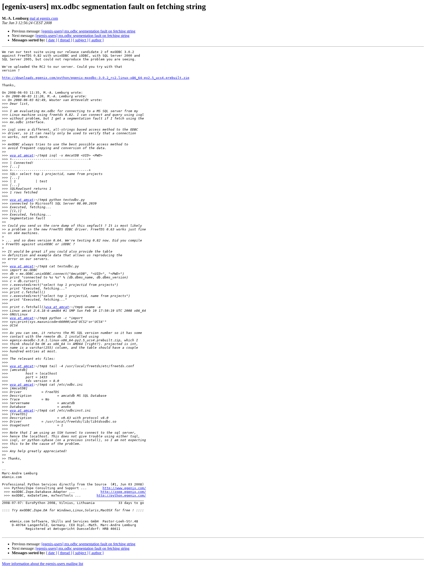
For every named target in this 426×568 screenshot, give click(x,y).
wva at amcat (22, 155)
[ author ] (96, 40)
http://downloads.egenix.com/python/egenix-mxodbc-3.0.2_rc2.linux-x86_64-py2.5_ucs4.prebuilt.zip (95, 78)
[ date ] (51, 40)
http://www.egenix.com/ (124, 488)
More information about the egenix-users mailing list (42, 564)
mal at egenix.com (44, 18)
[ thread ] (65, 40)
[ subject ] (80, 40)
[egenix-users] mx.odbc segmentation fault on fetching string (88, 31)
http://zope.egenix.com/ (123, 492)
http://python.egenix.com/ (121, 495)
